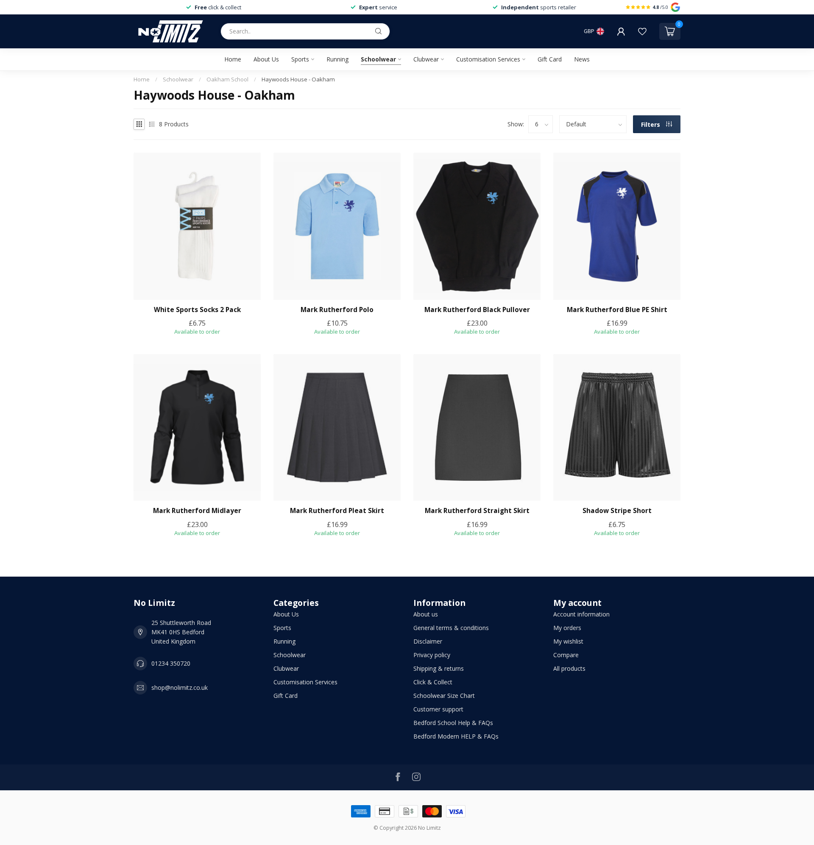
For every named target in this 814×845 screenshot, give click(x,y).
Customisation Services (488, 59)
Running (337, 59)
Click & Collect (432, 682)
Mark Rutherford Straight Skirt (477, 511)
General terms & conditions (451, 628)
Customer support (438, 709)
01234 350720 (170, 663)
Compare (566, 655)
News (582, 59)
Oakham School (227, 79)
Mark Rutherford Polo (337, 310)
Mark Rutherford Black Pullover (477, 310)
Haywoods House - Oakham (298, 79)
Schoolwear (378, 59)
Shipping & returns (438, 668)
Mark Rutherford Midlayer (197, 511)
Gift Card (550, 59)
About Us (266, 59)
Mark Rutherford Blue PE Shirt (617, 310)
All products (569, 668)
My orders (567, 628)
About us (425, 614)
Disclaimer (427, 641)
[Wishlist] (642, 31)
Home (232, 59)
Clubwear (426, 59)
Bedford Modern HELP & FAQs (456, 736)
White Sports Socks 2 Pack (197, 310)
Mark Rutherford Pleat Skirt (337, 511)
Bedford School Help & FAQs (453, 723)
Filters (651, 124)
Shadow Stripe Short (617, 511)
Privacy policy (431, 655)
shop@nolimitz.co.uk (179, 687)
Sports (300, 59)
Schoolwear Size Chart (444, 696)
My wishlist (568, 641)
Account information (581, 614)
